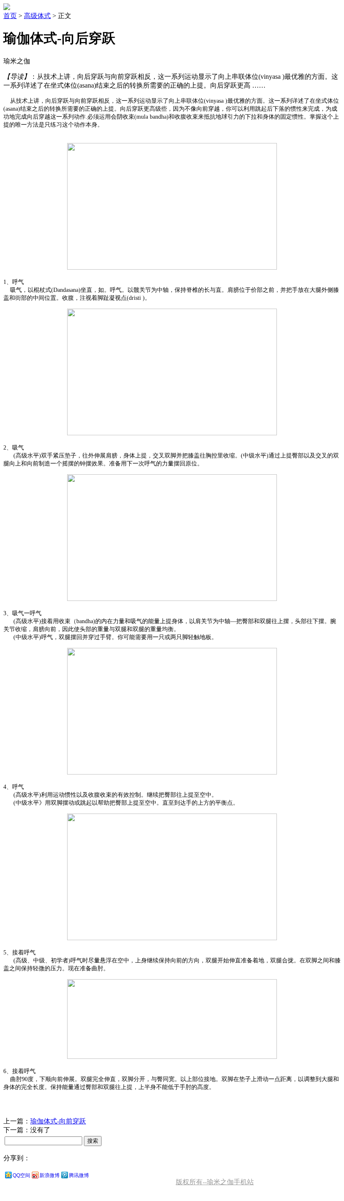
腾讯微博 (79, 1175)
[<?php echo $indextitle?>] (6, 7)
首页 (10, 15)
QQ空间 (21, 1175)
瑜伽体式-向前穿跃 (58, 1121)
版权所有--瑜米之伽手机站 (215, 1181)
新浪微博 (49, 1175)
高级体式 (37, 15)
